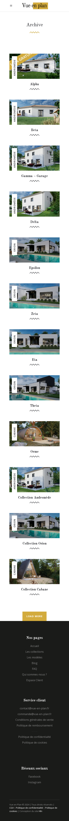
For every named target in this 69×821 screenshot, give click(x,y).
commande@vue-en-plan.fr (35, 714)
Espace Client (34, 680)
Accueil (34, 646)
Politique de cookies (34, 742)
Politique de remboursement (35, 725)
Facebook (34, 776)
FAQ (34, 669)
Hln (40, 811)
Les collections (34, 652)
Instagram (34, 782)
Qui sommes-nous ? (34, 674)
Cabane (14, 432)
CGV (11, 807)
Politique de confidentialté (34, 737)
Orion (14, 247)
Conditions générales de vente (34, 720)
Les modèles (34, 657)
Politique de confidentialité (29, 807)
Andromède (14, 68)
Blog (35, 663)
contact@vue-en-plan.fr (34, 708)
